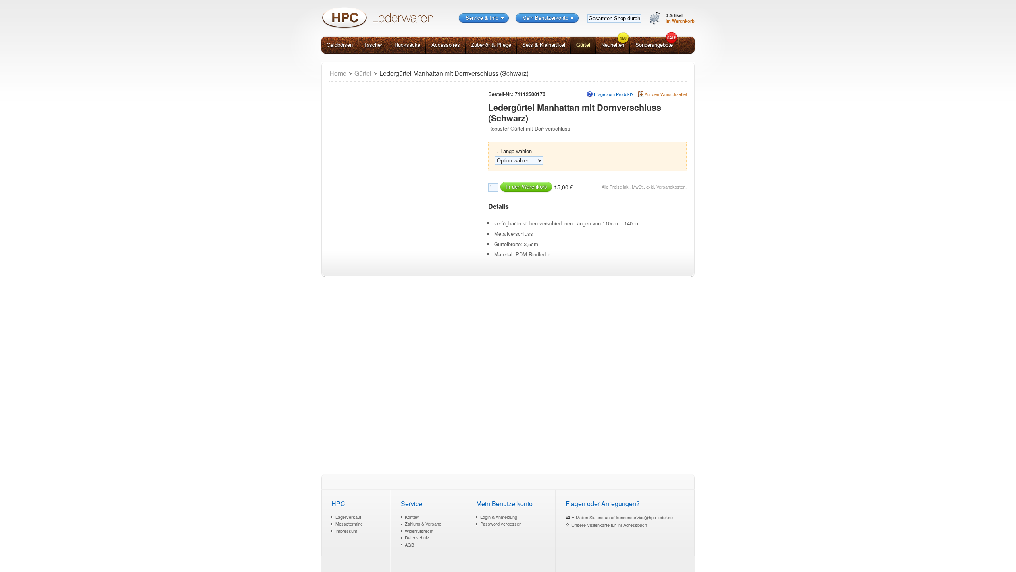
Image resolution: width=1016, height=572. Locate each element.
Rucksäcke (407, 44)
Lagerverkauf (348, 517)
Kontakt (412, 517)
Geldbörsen (340, 44)
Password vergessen (500, 523)
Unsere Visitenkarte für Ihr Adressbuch (609, 525)
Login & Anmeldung (498, 517)
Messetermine (349, 523)
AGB (409, 544)
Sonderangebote (654, 44)
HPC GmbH (377, 17)
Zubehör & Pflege (491, 44)
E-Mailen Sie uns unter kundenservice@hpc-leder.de (622, 517)
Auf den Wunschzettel (666, 94)
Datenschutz (417, 537)
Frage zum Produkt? (613, 94)
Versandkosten (670, 186)
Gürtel (583, 44)
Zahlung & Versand (423, 523)
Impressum (346, 531)
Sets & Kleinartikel (543, 44)
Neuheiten (612, 44)
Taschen (373, 44)
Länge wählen (513, 151)
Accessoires (445, 44)
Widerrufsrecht (419, 531)
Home (337, 73)
